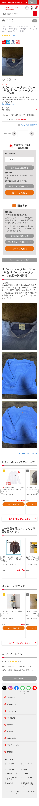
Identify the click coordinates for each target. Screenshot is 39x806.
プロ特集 (10, 783)
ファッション (11, 26)
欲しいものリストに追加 (19, 260)
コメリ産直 (10, 763)
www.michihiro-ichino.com (11, 8)
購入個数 (7, 133)
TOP (3, 26)
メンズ (21, 26)
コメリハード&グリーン (12, 778)
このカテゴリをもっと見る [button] (19, 518)
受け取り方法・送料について (19, 186)
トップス (29, 26)
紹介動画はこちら (8, 104)
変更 (34, 21)
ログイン (21, 670)
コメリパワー (27, 777)
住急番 (25, 769)
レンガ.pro (10, 769)
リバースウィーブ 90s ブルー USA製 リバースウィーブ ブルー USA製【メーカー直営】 (19, 29)
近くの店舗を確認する (19, 167)
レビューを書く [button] (19, 678)
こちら (12, 223)
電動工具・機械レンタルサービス (28, 784)
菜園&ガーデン (12, 773)
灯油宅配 (26, 773)
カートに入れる (19, 192)
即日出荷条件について (19, 236)
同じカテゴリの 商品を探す (28, 453)
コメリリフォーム (28, 764)
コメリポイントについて (29, 125)
